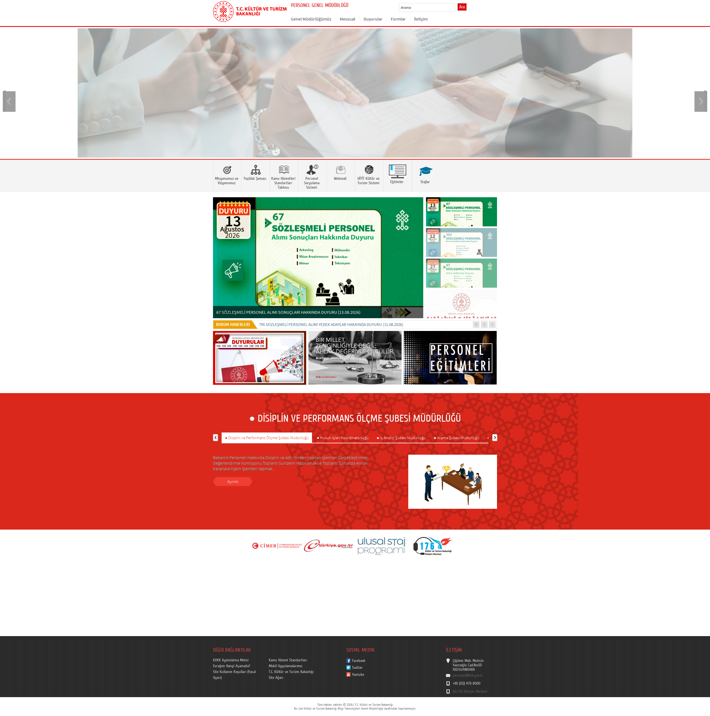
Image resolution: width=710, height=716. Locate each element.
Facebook (358, 661)
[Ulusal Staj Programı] (381, 545)
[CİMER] (276, 545)
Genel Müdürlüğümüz (311, 19)
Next (700, 100)
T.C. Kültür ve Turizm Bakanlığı (291, 672)
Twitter (357, 668)
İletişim (421, 19)
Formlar (398, 19)
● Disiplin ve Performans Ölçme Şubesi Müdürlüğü (267, 437)
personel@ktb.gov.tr (468, 675)
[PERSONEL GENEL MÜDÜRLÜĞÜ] (355, 93)
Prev (10, 100)
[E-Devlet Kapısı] (329, 545)
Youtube (358, 674)
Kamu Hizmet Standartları (288, 660)
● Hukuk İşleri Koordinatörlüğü (343, 437)
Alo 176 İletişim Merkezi (470, 691)
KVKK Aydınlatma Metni (230, 660)
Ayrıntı (232, 481)
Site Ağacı (276, 677)
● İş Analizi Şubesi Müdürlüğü (401, 437)
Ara (462, 6)
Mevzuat (347, 19)
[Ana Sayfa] (249, 10)
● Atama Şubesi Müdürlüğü (456, 437)
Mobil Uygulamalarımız (285, 666)
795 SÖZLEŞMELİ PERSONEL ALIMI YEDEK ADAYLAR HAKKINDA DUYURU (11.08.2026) (331, 324)
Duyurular (373, 19)
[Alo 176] (433, 545)
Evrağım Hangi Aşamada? (231, 666)
